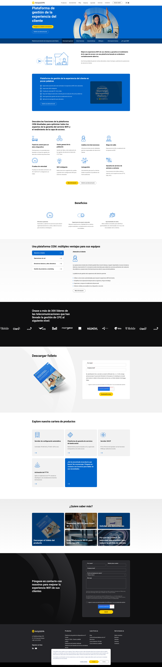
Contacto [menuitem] (116, 643)
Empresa (85, 2)
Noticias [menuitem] (116, 637)
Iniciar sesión (117, 2)
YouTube (36, 648)
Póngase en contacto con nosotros (43, 26)
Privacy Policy (116, 598)
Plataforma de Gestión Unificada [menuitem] (73, 643)
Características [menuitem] (91, 41)
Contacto (107, 2)
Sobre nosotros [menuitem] (118, 635)
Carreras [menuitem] (116, 641)
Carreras (100, 2)
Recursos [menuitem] (92, 639)
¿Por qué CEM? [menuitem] (125, 41)
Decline (104, 661)
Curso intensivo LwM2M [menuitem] (96, 643)
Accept (93, 661)
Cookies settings (83, 661)
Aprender (92, 2)
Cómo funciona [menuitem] (80, 41)
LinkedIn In (33, 648)
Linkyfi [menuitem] (66, 641)
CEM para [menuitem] (100, 41)
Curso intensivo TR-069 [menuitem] (96, 641)
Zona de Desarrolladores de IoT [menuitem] (97, 637)
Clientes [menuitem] (116, 639)
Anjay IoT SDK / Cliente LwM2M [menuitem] (73, 639)
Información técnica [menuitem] (113, 41)
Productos (64, 2)
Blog (80, 2)
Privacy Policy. (103, 654)
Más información (72, 183)
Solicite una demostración (40, 31)
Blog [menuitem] (91, 635)
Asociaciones (72, 2)
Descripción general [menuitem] (68, 41)
